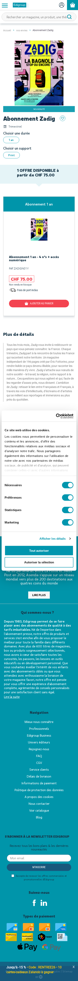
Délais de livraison (39, 776)
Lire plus (39, 595)
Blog (39, 817)
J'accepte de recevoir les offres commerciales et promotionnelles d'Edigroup (41, 877)
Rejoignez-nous (39, 749)
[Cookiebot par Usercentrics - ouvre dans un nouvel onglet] (56, 416)
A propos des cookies (39, 797)
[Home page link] (19, 5)
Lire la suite (12, 697)
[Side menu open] (5, 5)
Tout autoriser (39, 550)
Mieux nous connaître (39, 722)
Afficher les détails (52, 538)
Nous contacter (39, 803)
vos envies (21, 30)
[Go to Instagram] (44, 902)
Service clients (39, 769)
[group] (39, 256)
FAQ (39, 756)
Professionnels (39, 728)
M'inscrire (39, 867)
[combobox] (39, 17)
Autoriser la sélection (39, 562)
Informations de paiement (39, 783)
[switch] (67, 497)
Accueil (7, 30)
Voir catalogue (39, 810)
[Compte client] (61, 5)
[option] (11, 140)
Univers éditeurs (39, 742)
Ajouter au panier (41, 303)
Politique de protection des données (39, 790)
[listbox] (39, 140)
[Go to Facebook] (34, 902)
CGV (39, 762)
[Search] (69, 17)
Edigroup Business (39, 735)
